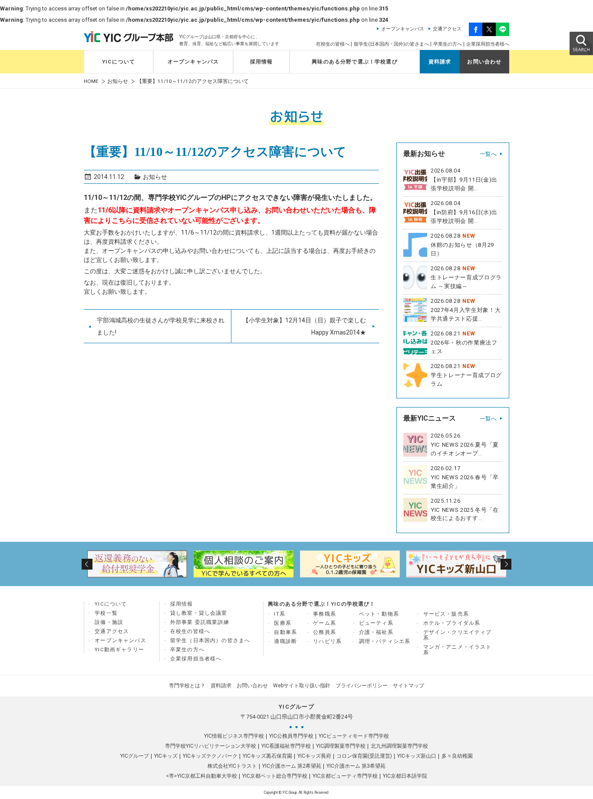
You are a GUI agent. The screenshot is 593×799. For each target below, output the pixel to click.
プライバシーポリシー (362, 686)
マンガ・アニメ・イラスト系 (457, 650)
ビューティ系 (376, 623)
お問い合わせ (484, 62)
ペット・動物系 (379, 614)
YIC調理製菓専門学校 (341, 746)
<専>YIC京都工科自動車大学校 (201, 776)
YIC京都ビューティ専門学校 (345, 776)
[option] (137, 563)
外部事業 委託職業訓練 (199, 622)
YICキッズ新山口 (416, 756)
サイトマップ (408, 686)
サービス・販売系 (446, 614)
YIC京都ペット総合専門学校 (274, 776)
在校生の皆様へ (332, 44)
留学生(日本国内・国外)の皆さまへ (391, 44)
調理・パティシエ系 (385, 641)
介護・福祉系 (376, 632)
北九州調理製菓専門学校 (399, 746)
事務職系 (324, 614)
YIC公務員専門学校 (291, 736)
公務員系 (324, 632)
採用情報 (261, 62)
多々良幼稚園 (457, 756)
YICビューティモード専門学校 (354, 736)
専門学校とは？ (187, 686)
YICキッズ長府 (314, 756)
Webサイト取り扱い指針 (301, 686)
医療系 (282, 623)
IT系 (279, 614)
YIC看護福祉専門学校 (286, 746)
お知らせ (117, 81)
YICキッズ (166, 756)
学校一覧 (106, 613)
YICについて (118, 62)
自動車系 (285, 632)
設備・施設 (109, 622)
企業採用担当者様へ (487, 44)
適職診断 (285, 641)
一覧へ (488, 154)
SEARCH (581, 43)
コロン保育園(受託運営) (364, 756)
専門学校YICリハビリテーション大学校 (210, 746)
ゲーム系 (324, 623)
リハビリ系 (327, 641)
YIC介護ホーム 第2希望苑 (291, 766)
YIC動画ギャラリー (119, 649)
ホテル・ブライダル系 (452, 623)
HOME (91, 81)
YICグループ (134, 756)
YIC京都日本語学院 (405, 776)
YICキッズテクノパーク (210, 756)
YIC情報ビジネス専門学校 (234, 736)
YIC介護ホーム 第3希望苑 (355, 766)
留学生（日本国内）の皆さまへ (210, 640)
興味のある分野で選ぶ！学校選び (355, 62)
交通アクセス (447, 29)
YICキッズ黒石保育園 (267, 756)
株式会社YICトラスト (232, 766)
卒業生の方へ (447, 44)
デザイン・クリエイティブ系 (457, 635)
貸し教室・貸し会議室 (198, 613)
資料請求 (439, 62)
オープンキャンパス (402, 29)
